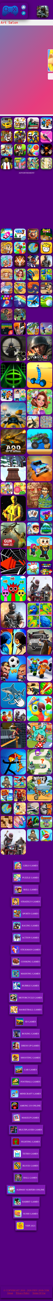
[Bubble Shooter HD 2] (7, 306)
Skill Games (30, 889)
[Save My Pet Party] (20, 128)
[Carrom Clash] (33, 239)
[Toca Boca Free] (7, 266)
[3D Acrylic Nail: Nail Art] (46, 141)
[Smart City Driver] (7, 128)
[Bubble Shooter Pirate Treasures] (33, 155)
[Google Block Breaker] (20, 306)
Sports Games (30, 913)
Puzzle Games (30, 877)
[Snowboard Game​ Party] (33, 128)
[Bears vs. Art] (46, 128)
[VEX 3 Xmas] (20, 239)
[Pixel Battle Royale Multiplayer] (20, 155)
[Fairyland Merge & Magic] (20, 279)
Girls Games (30, 865)
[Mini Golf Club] (46, 306)
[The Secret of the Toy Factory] (46, 155)
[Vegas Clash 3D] (33, 266)
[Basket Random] (46, 293)
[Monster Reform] (20, 319)
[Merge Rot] (7, 293)
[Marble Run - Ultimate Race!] (20, 293)
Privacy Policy (22, 1293)
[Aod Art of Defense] (20, 266)
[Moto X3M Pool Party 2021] (7, 155)
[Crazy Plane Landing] (33, 306)
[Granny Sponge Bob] (7, 168)
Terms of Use (38, 1293)
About (10, 1293)
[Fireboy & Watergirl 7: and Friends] (46, 253)
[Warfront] (43, 16)
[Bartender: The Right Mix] (7, 141)
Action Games (30, 937)
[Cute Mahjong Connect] (46, 168)
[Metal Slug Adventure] (7, 253)
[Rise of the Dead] (7, 319)
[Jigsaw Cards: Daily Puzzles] (46, 279)
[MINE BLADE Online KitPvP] (33, 168)
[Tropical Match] (20, 253)
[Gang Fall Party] (33, 141)
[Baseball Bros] (46, 239)
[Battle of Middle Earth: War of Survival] (20, 141)
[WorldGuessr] (33, 253)
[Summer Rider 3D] (7, 239)
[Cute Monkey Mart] (7, 279)
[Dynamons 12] (33, 279)
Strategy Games (30, 901)
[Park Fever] (20, 168)
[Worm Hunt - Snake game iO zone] (33, 293)
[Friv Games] (23, 9)
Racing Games (30, 925)
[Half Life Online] (46, 266)
